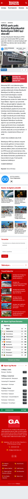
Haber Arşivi (20, 476)
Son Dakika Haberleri (6, 477)
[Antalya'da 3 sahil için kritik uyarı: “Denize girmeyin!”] (7, 224)
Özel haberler (12, 8)
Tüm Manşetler (20, 471)
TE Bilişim (18, 483)
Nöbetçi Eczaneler (5, 464)
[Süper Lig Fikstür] (26, 365)
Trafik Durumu (19, 468)
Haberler (3, 22)
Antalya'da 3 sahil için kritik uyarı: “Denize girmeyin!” (7, 230)
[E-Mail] (11, 181)
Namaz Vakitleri (8, 468)
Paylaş (4, 69)
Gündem (21, 8)
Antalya (3, 8)
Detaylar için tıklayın (14, 360)
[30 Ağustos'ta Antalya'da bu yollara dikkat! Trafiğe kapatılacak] (21, 210)
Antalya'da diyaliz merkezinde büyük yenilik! (6, 216)
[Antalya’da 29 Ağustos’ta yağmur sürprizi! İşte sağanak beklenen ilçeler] (7, 193)
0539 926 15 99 (15, 447)
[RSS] (15, 456)
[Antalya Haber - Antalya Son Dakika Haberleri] (14, 3)
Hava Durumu (20, 463)
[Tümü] (26, 265)
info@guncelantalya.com (15, 450)
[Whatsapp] (12, 456)
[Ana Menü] (1, 3)
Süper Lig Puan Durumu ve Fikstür (7, 472)
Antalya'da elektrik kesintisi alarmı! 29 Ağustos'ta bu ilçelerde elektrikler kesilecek (20, 201)
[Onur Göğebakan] (5, 179)
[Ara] (26, 3)
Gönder (4, 256)
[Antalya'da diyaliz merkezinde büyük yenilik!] (7, 210)
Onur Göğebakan (15, 178)
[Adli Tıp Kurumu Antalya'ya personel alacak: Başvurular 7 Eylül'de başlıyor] (21, 224)
